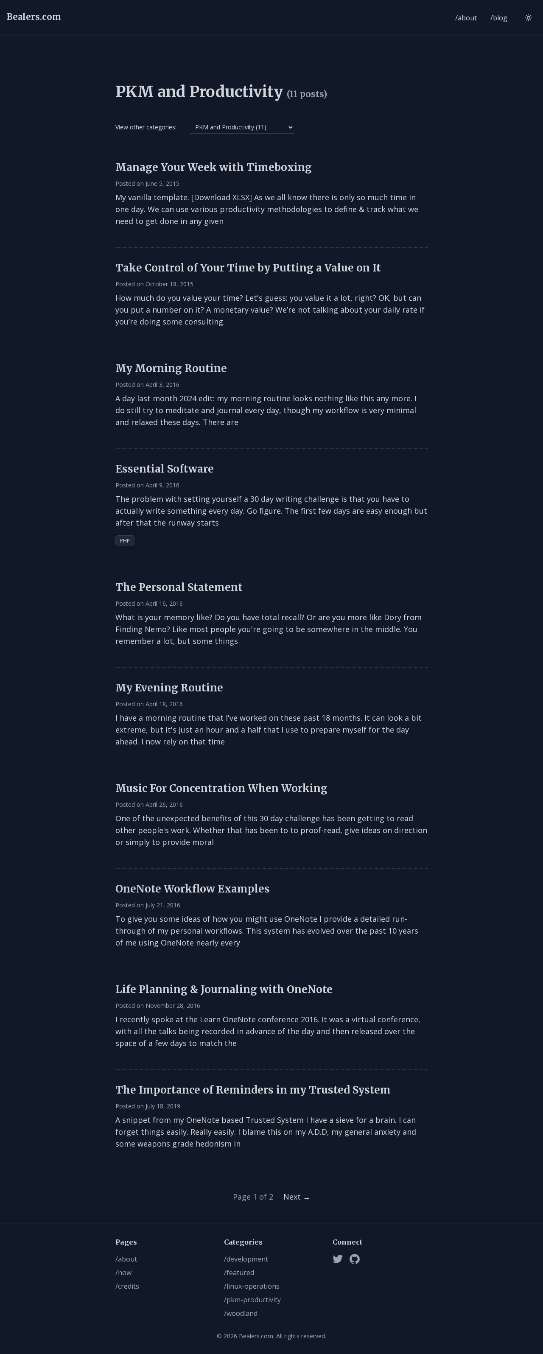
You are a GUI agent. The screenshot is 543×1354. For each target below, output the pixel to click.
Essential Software (164, 469)
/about (466, 17)
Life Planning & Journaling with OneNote (224, 989)
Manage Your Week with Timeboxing (213, 167)
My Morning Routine (171, 368)
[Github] (355, 1259)
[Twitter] (338, 1259)
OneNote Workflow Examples (192, 888)
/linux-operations (252, 1286)
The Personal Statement (179, 587)
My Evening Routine (169, 687)
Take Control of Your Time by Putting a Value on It (248, 267)
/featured (239, 1272)
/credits (127, 1286)
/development (246, 1259)
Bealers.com (34, 16)
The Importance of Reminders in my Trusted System (253, 1090)
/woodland (241, 1313)
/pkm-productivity (252, 1299)
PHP (125, 540)
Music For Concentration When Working (221, 788)
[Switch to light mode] (528, 17)
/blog (498, 17)
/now (123, 1272)
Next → (297, 1197)
